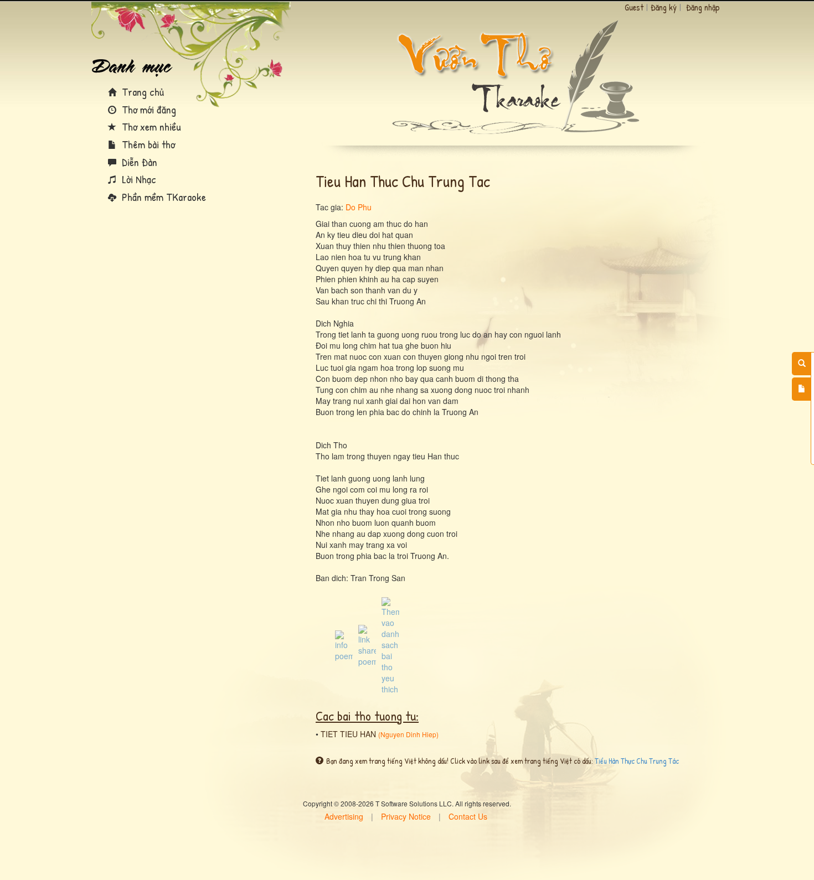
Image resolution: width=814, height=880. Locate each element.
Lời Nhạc (137, 179)
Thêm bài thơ (147, 144)
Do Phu (359, 207)
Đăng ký (664, 7)
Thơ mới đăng (147, 109)
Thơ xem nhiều (150, 126)
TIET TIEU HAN (348, 733)
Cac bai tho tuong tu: (367, 715)
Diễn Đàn (138, 161)
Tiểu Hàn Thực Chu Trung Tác (637, 760)
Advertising (343, 816)
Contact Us (468, 816)
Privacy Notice (406, 816)
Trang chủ (141, 91)
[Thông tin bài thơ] (344, 644)
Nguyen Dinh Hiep (408, 734)
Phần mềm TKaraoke (162, 196)
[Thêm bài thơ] (801, 389)
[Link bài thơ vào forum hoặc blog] (367, 644)
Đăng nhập (703, 7)
